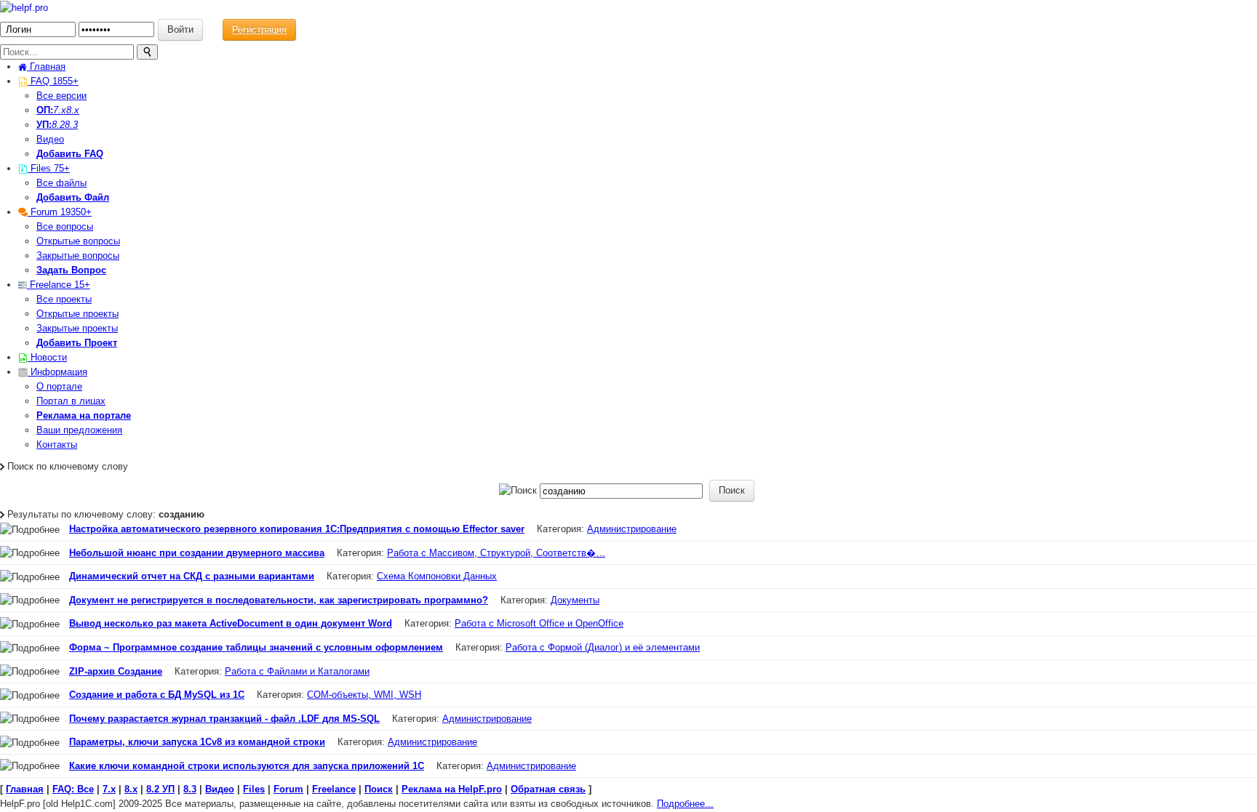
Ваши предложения (79, 430)
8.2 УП (160, 789)
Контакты (56, 444)
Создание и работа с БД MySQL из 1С (156, 694)
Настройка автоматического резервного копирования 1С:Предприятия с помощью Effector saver (296, 528)
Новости (47, 357)
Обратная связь (548, 789)
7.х (59, 110)
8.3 (71, 124)
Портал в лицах (70, 400)
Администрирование (632, 528)
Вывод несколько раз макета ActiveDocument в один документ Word (230, 623)
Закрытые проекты (77, 328)
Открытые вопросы (78, 241)
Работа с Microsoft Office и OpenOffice (539, 623)
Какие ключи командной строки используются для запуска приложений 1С (246, 765)
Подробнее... (685, 803)
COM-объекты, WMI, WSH (364, 694)
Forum (60, 211)
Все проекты (64, 299)
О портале (59, 386)
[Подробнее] (30, 530)
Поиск (378, 789)
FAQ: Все (73, 789)
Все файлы (61, 182)
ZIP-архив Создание (115, 671)
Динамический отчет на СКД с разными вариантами (191, 576)
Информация (57, 371)
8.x (72, 110)
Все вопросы (64, 226)
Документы (575, 600)
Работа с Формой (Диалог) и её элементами (603, 647)
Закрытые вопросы (77, 255)
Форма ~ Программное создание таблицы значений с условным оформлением (256, 647)
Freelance (58, 284)
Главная (46, 66)
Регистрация (259, 29)
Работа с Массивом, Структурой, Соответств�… (496, 552)
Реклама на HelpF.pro (452, 789)
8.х (130, 789)
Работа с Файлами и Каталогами (297, 671)
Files (49, 168)
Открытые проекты (77, 313)
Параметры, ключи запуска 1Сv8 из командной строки (197, 741)
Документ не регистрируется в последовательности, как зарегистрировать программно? (278, 600)
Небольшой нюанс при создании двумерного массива (196, 552)
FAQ (53, 81)
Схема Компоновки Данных (437, 576)
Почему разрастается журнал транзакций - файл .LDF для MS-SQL (224, 718)
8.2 (58, 124)
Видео (50, 139)
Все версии (61, 95)
